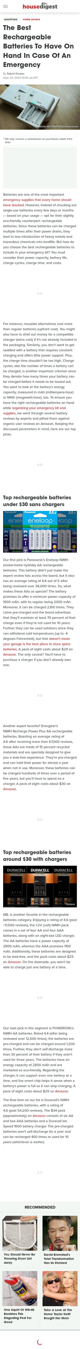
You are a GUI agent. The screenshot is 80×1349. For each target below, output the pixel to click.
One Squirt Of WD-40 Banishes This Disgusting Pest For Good (19, 1316)
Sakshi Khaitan (15, 74)
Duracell (70, 904)
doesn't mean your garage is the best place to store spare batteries (36, 644)
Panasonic (69, 549)
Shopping (10, 19)
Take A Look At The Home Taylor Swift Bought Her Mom (58, 1314)
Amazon (9, 654)
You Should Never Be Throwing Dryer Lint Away (19, 1258)
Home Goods (31, 19)
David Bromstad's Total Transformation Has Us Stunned (59, 1259)
